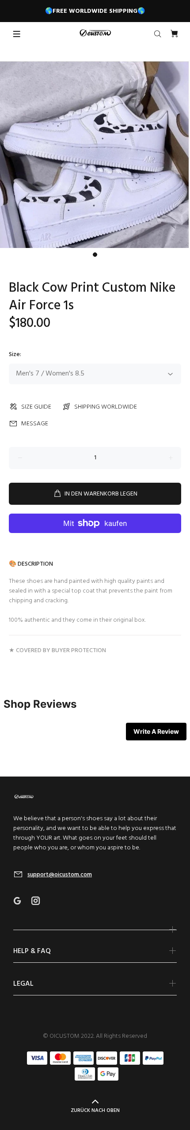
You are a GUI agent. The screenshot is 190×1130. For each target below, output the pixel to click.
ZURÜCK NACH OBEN (95, 1110)
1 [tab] (95, 254)
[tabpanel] (95, 154)
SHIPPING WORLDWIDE (105, 407)
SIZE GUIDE (36, 407)
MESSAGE (34, 424)
